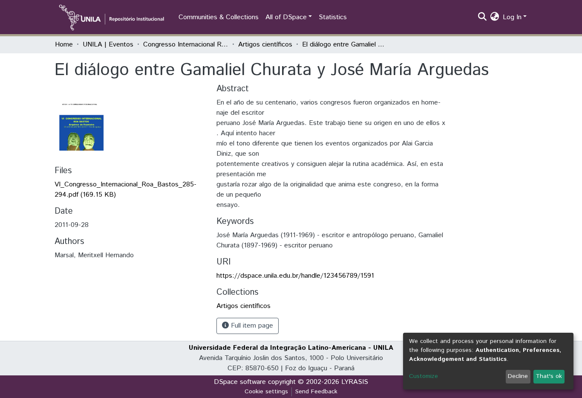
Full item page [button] (251, 326)
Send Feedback (316, 391)
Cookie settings (266, 391)
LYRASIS (354, 382)
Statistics (333, 17)
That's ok (549, 376)
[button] (495, 17)
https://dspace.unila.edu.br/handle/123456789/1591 (295, 276)
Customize (423, 376)
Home (64, 44)
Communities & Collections (219, 17)
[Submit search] (482, 17)
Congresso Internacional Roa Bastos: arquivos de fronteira (185, 44)
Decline (518, 376)
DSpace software (240, 382)
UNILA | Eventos (108, 44)
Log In (512, 17)
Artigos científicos (265, 44)
